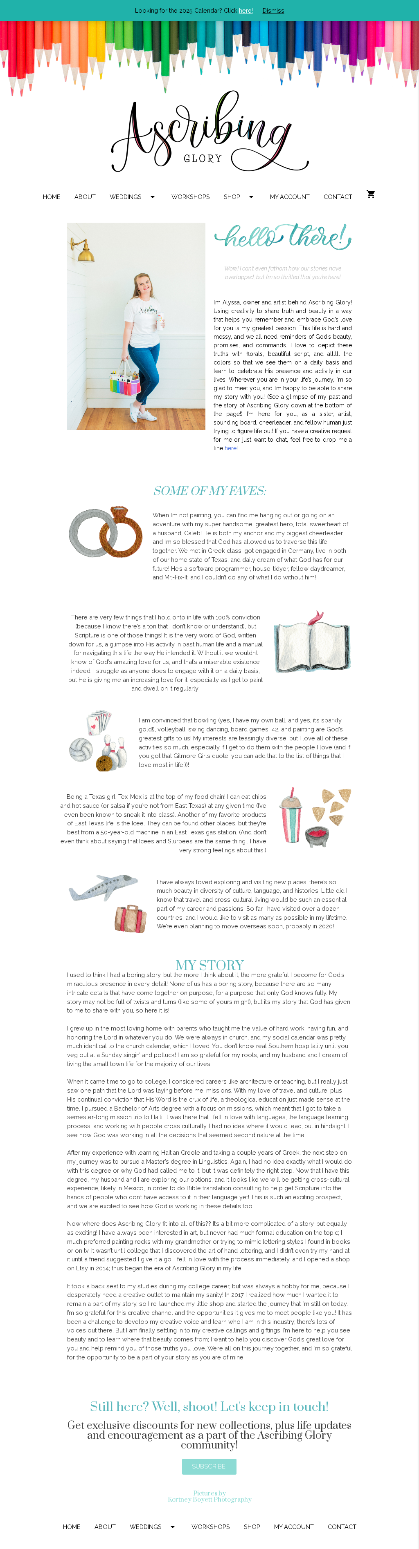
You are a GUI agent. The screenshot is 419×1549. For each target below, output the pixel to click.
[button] (209, 1467)
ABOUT (85, 196)
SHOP (240, 197)
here (231, 448)
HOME (52, 196)
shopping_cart (371, 194)
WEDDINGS (134, 197)
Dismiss (273, 10)
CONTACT (338, 196)
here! (246, 10)
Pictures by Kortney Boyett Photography (210, 1497)
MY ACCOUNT (290, 196)
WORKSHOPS (190, 196)
